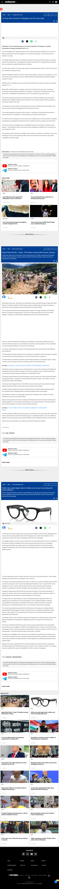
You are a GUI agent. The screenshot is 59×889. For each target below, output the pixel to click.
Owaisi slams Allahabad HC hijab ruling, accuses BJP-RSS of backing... (42, 788)
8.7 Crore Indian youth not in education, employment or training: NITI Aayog (24, 409)
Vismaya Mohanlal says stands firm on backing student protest (42, 197)
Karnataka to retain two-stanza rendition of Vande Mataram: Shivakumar (25, 365)
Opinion (22, 860)
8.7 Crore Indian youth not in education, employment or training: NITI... (12, 738)
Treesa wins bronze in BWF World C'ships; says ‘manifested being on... (43, 222)
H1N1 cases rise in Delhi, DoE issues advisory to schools (14, 839)
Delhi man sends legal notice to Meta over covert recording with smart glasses (27, 489)
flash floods (11, 433)
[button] (2, 2)
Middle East (5, 218)
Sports (32, 218)
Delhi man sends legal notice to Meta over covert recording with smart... (43, 713)
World (2, 759)
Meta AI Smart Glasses (17, 657)
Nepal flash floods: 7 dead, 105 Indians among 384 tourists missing (28, 252)
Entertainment (11, 865)
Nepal (7, 433)
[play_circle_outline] (15, 185)
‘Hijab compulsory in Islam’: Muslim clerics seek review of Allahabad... (43, 839)
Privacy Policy (34, 875)
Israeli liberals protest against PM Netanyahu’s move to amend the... (12, 197)
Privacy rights (8, 657)
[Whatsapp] (31, 41)
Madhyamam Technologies (27, 883)
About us (22, 875)
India (32, 193)
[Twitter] (27, 41)
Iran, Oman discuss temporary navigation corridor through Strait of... (14, 222)
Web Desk (10, 298)
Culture (44, 865)
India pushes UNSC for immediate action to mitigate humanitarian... (13, 788)
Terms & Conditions (42, 875)
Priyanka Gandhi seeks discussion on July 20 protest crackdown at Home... (14, 813)
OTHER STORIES (6, 178)
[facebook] (22, 41)
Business (10, 870)
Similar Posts (4, 693)
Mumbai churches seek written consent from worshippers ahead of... (44, 763)
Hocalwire (40, 883)
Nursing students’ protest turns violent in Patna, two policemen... (42, 813)
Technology (34, 865)
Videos (4, 193)
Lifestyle (22, 865)
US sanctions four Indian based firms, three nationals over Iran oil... (13, 763)
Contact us (27, 875)
